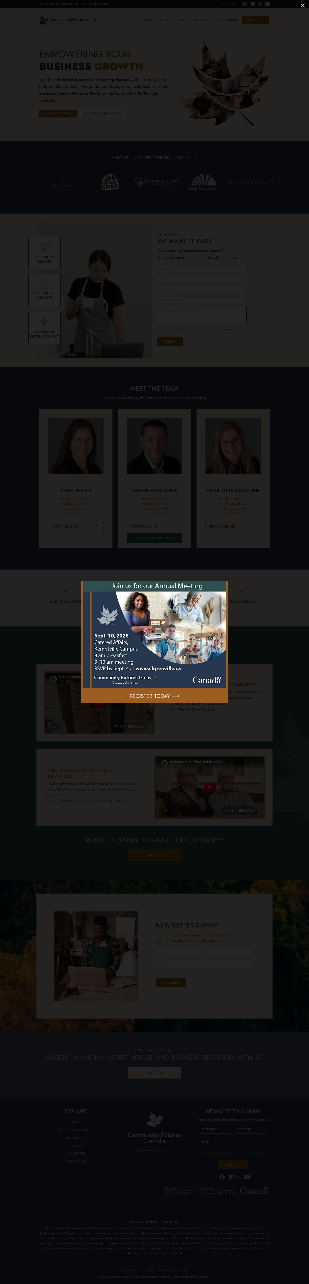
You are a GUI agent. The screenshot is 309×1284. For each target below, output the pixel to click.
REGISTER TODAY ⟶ (155, 696)
